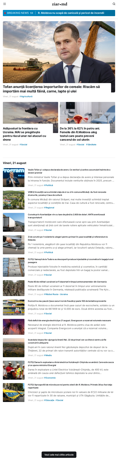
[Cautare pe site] (114, 4)
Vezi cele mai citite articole (59, 454)
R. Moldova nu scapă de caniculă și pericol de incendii (71, 12)
